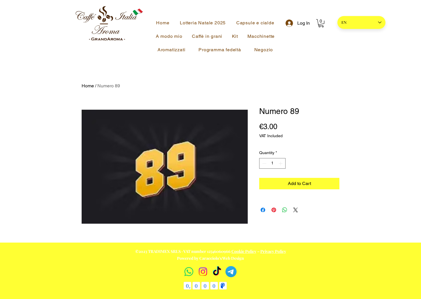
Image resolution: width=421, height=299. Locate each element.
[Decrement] (263, 163)
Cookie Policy (243, 251)
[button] (321, 23)
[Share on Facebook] (262, 209)
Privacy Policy (273, 251)
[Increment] (281, 163)
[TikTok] (217, 271)
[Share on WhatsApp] (284, 209)
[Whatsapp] (188, 271)
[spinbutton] (272, 163)
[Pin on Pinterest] (273, 209)
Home (88, 85)
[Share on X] (295, 209)
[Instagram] (202, 271)
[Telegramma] (231, 271)
